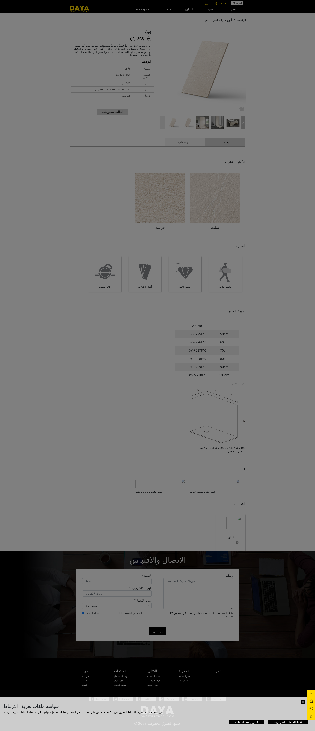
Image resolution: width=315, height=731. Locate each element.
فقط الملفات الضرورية (288, 722)
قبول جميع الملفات (246, 722)
